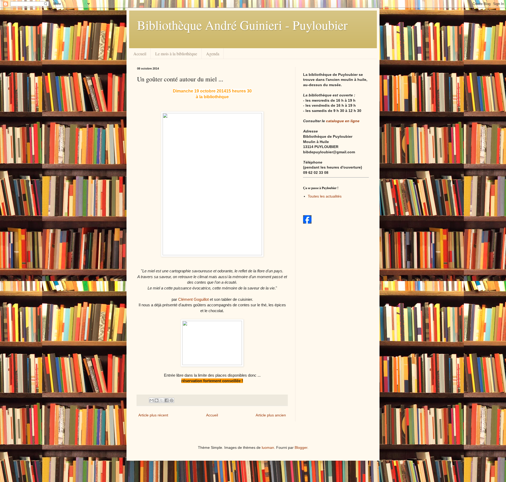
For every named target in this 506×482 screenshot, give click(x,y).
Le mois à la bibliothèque (176, 53)
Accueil (139, 53)
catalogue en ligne (342, 121)
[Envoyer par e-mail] (151, 400)
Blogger (301, 447)
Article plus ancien (271, 415)
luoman (268, 447)
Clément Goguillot (193, 299)
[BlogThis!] (156, 400)
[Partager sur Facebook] (166, 400)
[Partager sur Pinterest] (171, 400)
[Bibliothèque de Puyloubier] (307, 222)
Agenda (212, 53)
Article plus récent (153, 415)
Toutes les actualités (325, 196)
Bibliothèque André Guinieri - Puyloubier (242, 24)
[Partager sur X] (161, 400)
